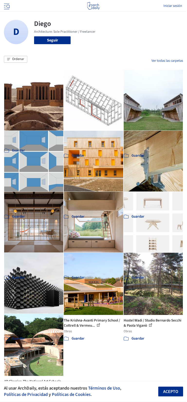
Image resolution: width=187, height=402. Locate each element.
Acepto (170, 392)
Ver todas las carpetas (167, 60)
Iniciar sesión (172, 6)
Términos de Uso (104, 388)
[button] (15, 59)
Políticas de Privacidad (26, 394)
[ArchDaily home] (93, 6)
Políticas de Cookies (71, 394)
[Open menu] (6, 5)
